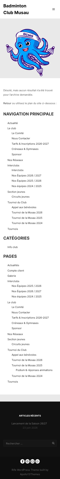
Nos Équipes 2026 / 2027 (26, 175)
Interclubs (13, 165)
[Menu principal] (54, 9)
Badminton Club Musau (16, 9)
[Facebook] (22, 461)
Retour (7, 103)
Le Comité (18, 133)
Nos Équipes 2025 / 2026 (26, 180)
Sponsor (17, 154)
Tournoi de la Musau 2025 (27, 217)
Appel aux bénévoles (24, 207)
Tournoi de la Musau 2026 (27, 212)
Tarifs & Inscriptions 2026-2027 (30, 143)
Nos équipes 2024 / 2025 (27, 186)
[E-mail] (32, 461)
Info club (13, 247)
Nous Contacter (21, 138)
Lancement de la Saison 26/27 (29, 423)
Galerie (12, 275)
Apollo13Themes (30, 474)
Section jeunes (16, 191)
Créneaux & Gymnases (25, 149)
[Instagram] (27, 461)
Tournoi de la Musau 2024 (27, 223)
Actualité (13, 123)
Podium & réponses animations (34, 370)
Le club (12, 128)
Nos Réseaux (15, 160)
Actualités (13, 265)
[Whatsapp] (37, 461)
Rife (14, 469)
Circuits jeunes (21, 196)
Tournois (13, 229)
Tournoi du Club (17, 202)
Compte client (16, 270)
